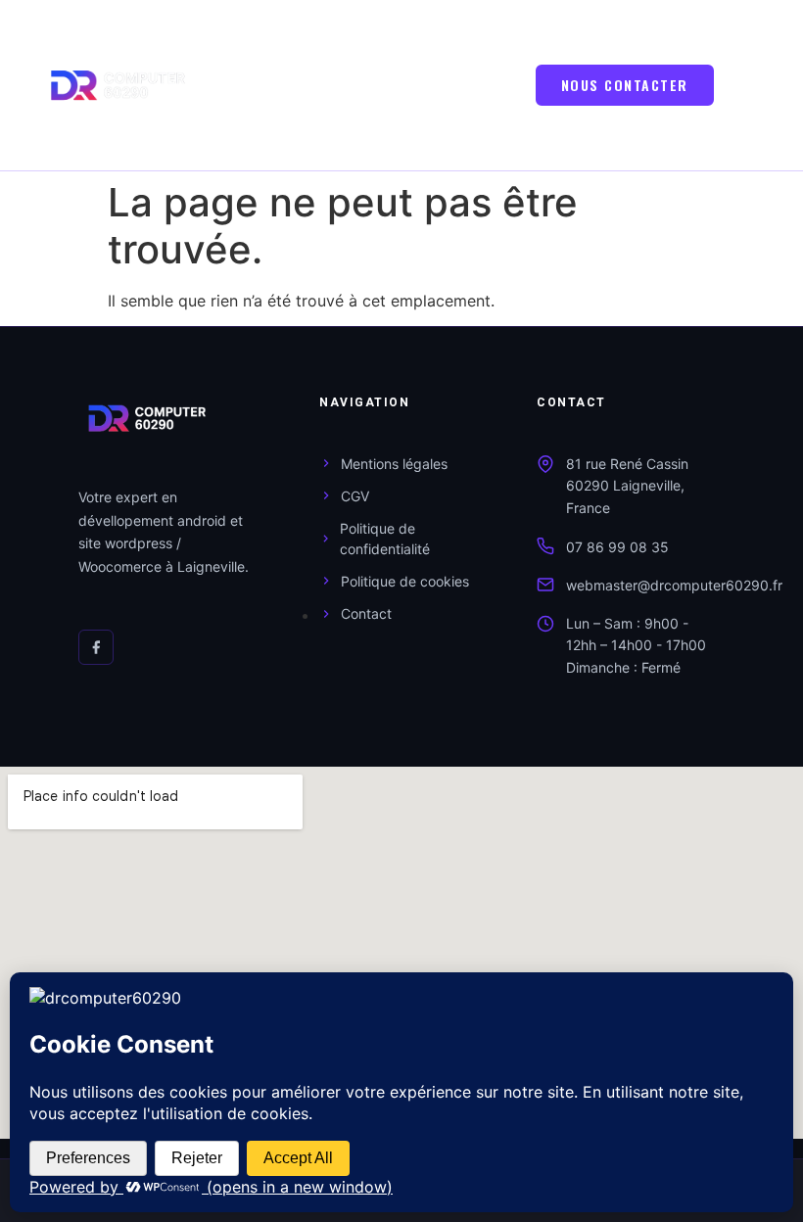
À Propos (338, 83)
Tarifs (316, 27)
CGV (355, 496)
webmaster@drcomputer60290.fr (674, 585)
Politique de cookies (405, 581)
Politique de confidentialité (385, 538)
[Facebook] (96, 647)
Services (404, 27)
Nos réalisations (365, 140)
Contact (366, 613)
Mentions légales (394, 463)
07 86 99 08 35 (617, 547)
